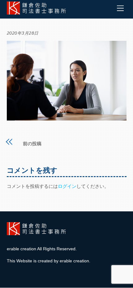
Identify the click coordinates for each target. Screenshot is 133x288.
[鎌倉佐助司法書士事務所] (38, 12)
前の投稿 (32, 143)
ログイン (67, 186)
